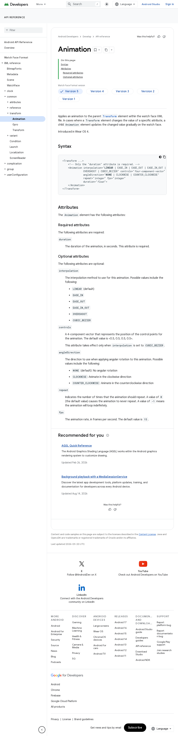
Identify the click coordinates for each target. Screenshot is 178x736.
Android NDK (143, 660)
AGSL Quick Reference (77, 446)
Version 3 (122, 91)
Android (55, 625)
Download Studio (141, 653)
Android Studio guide (144, 631)
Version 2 (148, 91)
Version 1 (68, 99)
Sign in (169, 4)
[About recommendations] (107, 435)
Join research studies (164, 652)
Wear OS (98, 631)
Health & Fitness (76, 638)
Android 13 (120, 644)
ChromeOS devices (99, 638)
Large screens (101, 625)
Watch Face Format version (71, 85)
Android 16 (121, 627)
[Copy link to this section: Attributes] (81, 208)
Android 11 (120, 655)
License (66, 719)
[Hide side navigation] (41, 729)
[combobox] (83, 4)
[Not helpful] (164, 36)
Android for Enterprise (57, 633)
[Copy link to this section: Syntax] (74, 147)
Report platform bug (164, 624)
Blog (53, 656)
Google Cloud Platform (64, 701)
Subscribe (135, 727)
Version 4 (97, 91)
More (39, 4)
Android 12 (121, 650)
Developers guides (142, 639)
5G (74, 658)
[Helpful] (158, 36)
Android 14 (121, 639)
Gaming (76, 622)
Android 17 (121, 622)
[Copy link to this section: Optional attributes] (92, 257)
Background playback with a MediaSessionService (94, 477)
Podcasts (56, 662)
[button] (22, 63)
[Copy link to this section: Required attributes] (93, 225)
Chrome (55, 690)
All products (58, 706)
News (54, 650)
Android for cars (99, 647)
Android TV (99, 653)
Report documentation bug (165, 633)
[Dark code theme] (160, 157)
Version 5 (71, 91)
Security (55, 639)
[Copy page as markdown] (106, 50)
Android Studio (151, 4)
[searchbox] (23, 30)
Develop (87, 36)
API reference (14, 17)
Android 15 (121, 633)
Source (55, 645)
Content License (147, 534)
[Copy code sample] (164, 157)
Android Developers (68, 36)
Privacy (76, 653)
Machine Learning (77, 629)
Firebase (55, 695)
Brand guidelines (83, 719)
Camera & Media (77, 646)
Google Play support (163, 643)
